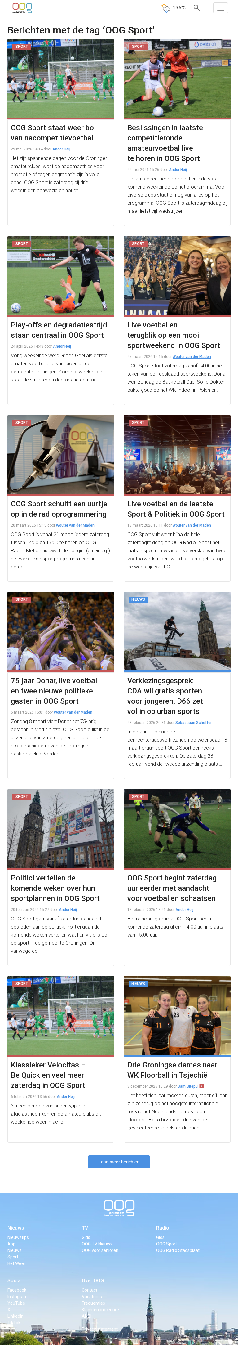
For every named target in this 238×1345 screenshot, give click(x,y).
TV (85, 1228)
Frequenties (93, 1303)
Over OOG (93, 1281)
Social (14, 1281)
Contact (89, 1290)
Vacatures (92, 1296)
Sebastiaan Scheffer (193, 722)
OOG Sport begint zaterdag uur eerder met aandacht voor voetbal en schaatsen (172, 888)
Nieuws (15, 1228)
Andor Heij (61, 149)
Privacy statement (100, 1329)
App (11, 1243)
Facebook (16, 1290)
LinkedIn (15, 1316)
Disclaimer (92, 1322)
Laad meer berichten (119, 1161)
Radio (162, 1228)
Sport (12, 1256)
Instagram (17, 1296)
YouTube (16, 1303)
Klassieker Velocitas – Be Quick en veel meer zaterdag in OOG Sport (48, 1075)
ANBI (86, 1316)
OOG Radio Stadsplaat (178, 1250)
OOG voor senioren (100, 1250)
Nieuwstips (18, 1237)
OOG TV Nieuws (97, 1243)
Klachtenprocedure (100, 1309)
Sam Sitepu (188, 1086)
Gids (86, 1237)
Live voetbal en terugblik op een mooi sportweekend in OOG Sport (173, 335)
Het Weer (16, 1263)
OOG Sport (166, 1243)
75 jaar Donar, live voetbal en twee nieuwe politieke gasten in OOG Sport (54, 691)
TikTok (13, 1322)
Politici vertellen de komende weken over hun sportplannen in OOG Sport (55, 888)
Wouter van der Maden (192, 356)
